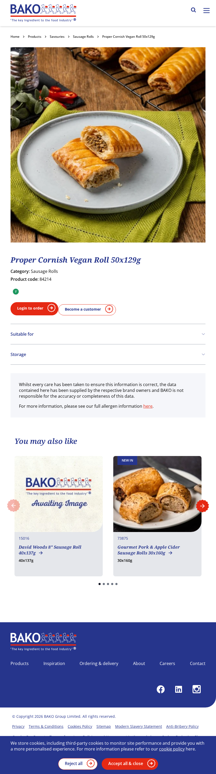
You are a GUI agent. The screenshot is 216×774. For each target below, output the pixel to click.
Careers (167, 663)
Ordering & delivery (99, 663)
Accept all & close (125, 763)
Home (15, 36)
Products (34, 36)
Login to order (30, 308)
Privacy (18, 726)
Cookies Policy (80, 726)
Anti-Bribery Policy (182, 726)
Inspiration (54, 663)
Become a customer (83, 309)
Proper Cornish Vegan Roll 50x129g (128, 36)
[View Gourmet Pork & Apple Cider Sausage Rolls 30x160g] (157, 516)
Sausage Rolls (83, 36)
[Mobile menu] (206, 10)
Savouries (57, 36)
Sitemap (103, 726)
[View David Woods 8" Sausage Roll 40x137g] (58, 516)
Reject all (73, 763)
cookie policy (172, 749)
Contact (197, 663)
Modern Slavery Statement (138, 726)
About (139, 663)
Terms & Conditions (46, 726)
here (148, 406)
